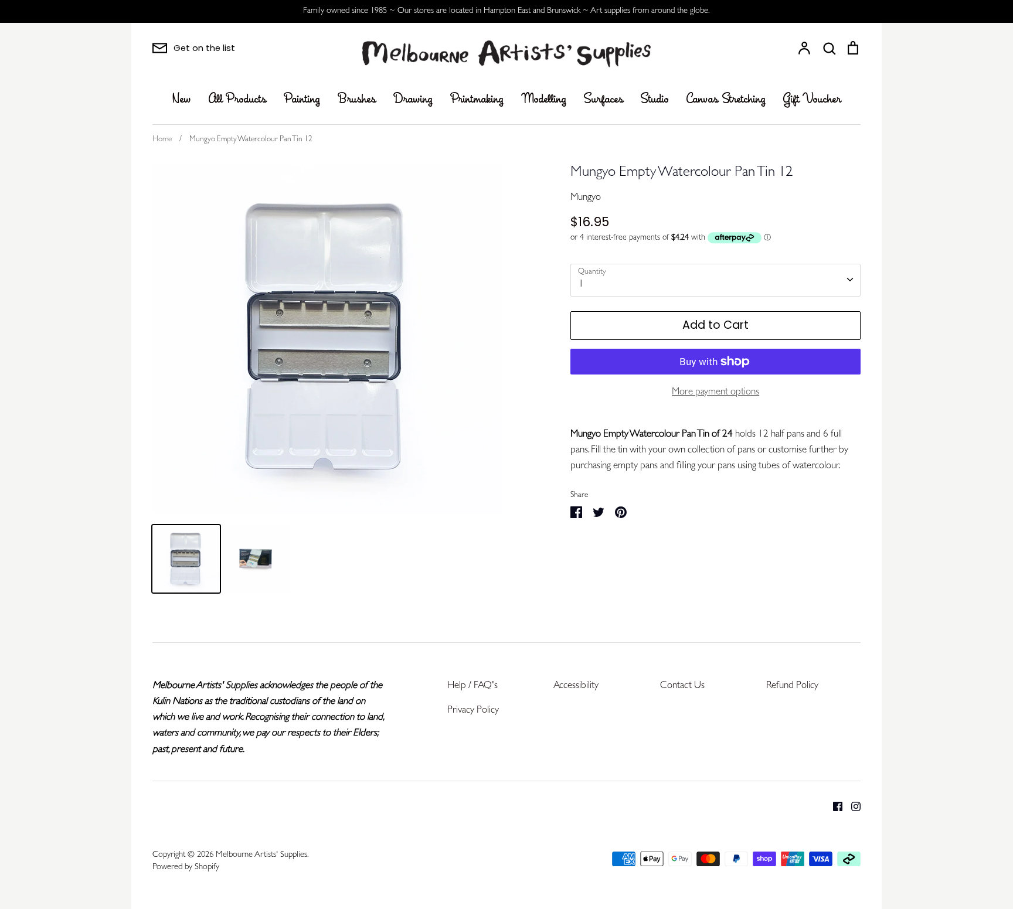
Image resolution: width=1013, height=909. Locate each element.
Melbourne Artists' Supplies (261, 855)
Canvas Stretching (726, 99)
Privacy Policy (473, 711)
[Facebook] (833, 807)
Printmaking (477, 99)
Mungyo (585, 198)
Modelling (543, 99)
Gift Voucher (812, 99)
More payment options (715, 392)
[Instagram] (851, 807)
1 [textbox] (581, 285)
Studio (655, 99)
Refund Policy (792, 686)
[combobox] (715, 280)
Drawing (413, 99)
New (181, 99)
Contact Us (682, 686)
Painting (302, 99)
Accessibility (576, 686)
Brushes (357, 99)
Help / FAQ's (472, 686)
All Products (237, 99)
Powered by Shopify (185, 867)
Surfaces (603, 99)
